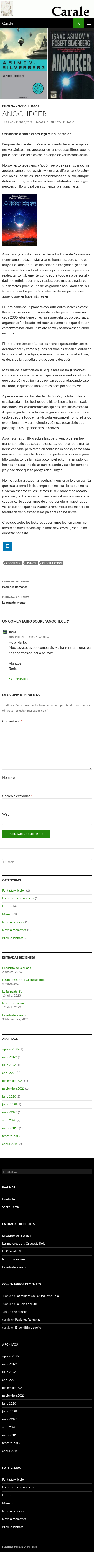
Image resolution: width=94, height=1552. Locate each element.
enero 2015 (10, 1144)
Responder (20, 679)
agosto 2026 (10, 1049)
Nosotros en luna (13, 1003)
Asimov (31, 563)
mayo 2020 (9, 1112)
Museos (7, 914)
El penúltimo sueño (28, 1327)
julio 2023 (9, 1065)
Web (5, 814)
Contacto (8, 1199)
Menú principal (89, 23)
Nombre (9, 777)
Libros (34, 106)
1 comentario (65, 122)
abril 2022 (9, 1073)
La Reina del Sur (13, 991)
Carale (8, 23)
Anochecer (13, 563)
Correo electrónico (17, 796)
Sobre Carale (11, 1207)
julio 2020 (9, 1096)
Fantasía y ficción (15, 106)
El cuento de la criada (16, 968)
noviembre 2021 (13, 1088)
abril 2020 (9, 1120)
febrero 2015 (11, 1136)
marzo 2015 (10, 1128)
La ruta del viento (15, 600)
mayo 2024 (9, 1057)
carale (43, 122)
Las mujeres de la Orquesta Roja (23, 979)
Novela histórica (13, 922)
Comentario (12, 721)
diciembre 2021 (13, 1080)
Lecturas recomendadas (18, 898)
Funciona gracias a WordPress (19, 1546)
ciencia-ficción (52, 563)
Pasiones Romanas (15, 584)
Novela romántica (14, 930)
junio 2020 (9, 1104)
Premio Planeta (12, 938)
